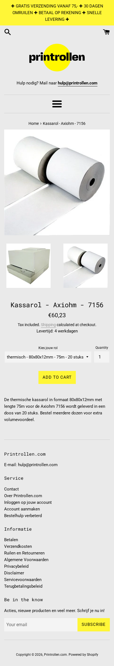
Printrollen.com (55, 655)
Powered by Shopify (83, 655)
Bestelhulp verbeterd (23, 515)
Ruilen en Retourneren (24, 553)
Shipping (48, 324)
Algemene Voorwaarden (26, 559)
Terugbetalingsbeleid (23, 586)
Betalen (11, 539)
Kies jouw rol (48, 348)
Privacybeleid (16, 566)
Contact (11, 489)
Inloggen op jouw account (28, 502)
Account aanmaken (22, 509)
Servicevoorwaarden (23, 579)
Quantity (101, 348)
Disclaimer (14, 573)
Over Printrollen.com (23, 495)
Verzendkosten (18, 546)
